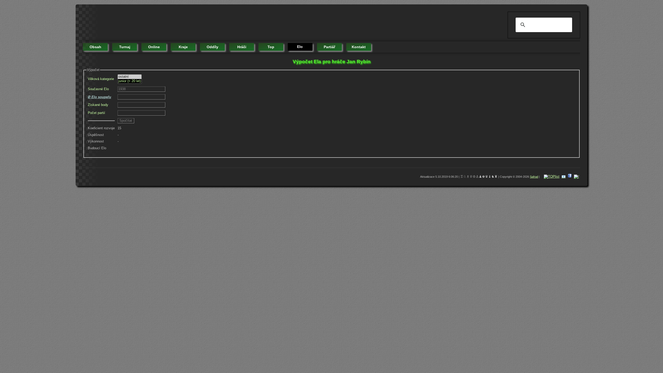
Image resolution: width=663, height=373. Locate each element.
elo (300, 47)
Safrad (534, 176)
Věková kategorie (101, 79)
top (271, 47)
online (154, 47)
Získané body (98, 105)
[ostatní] (129, 77)
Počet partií (96, 113)
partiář (329, 47)
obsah (95, 47)
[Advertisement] (177, 23)
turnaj (124, 47)
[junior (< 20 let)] (129, 81)
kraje (183, 47)
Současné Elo (98, 89)
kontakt (359, 47)
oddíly (212, 47)
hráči (241, 47)
